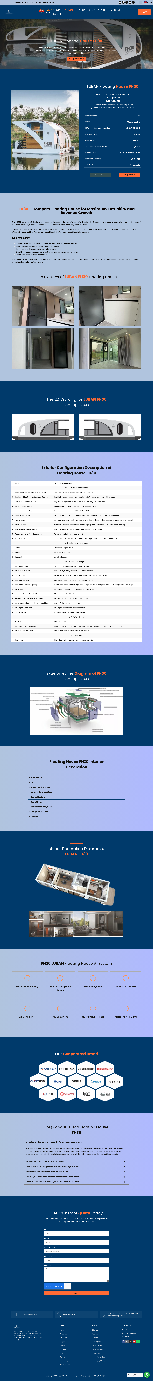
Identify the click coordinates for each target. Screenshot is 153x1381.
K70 (48, 12)
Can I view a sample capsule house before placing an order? (52, 1166)
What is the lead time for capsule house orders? (47, 1171)
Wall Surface (36, 777)
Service (101, 10)
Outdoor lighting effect (41, 792)
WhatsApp (48, 1256)
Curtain (34, 816)
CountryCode (49, 1247)
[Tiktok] (123, 2)
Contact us (58, 14)
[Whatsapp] (133, 2)
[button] (140, 2)
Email (46, 1238)
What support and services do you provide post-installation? (53, 1182)
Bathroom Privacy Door (41, 807)
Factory (91, 10)
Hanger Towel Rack (39, 812)
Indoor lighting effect (40, 787)
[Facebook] (120, 2)
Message (48, 1265)
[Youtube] (130, 2)
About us (57, 10)
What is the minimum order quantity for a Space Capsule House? (54, 1142)
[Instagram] (126, 2)
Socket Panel (36, 802)
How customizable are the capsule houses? (45, 1161)
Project (82, 10)
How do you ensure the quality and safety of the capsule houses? (54, 1177)
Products (69, 10)
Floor (33, 782)
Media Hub (116, 10)
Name (46, 1229)
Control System (38, 797)
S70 (40, 12)
